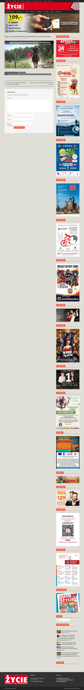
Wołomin (7, 1)
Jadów (32, 1)
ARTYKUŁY (58, 628)
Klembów (36, 1)
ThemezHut (14, 688)
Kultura (32, 11)
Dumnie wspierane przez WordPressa (72, 688)
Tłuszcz (40, 1)
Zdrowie (46, 11)
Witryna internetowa (10, 124)
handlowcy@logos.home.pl (66, 680)
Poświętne (50, 1)
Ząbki (11, 1)
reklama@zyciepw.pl (61, 681)
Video (51, 11)
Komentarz (9, 98)
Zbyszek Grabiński (16, 38)
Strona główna (10, 11)
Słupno (49, 74)
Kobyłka (14, 1)
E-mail (8, 119)
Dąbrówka (28, 1)
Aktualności (19, 11)
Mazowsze (58, 11)
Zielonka (45, 1)
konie (40, 74)
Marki (18, 1)
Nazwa (8, 115)
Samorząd (39, 11)
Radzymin (22, 1)
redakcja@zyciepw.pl (38, 681)
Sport (26, 11)
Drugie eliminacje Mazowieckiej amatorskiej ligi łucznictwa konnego (23, 74)
